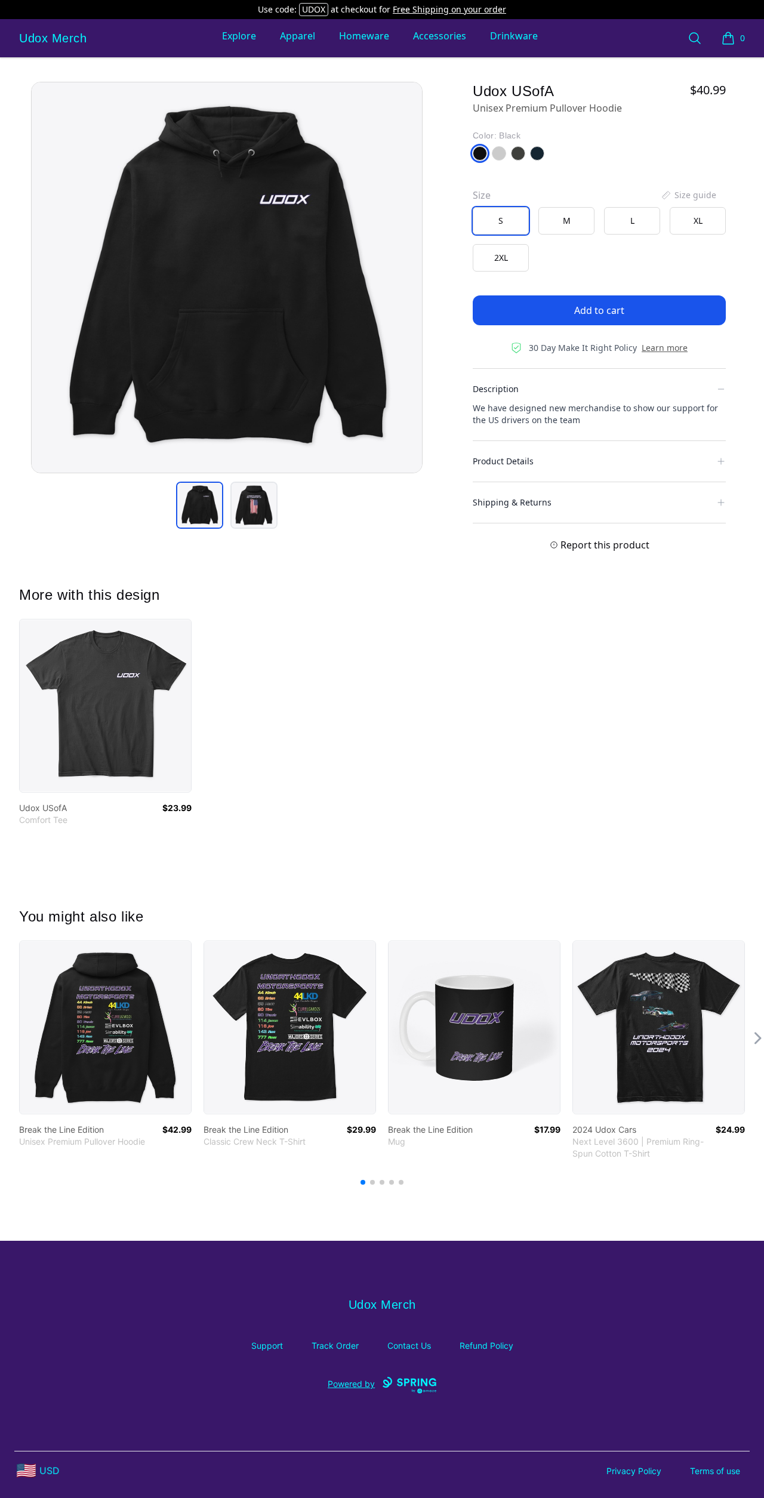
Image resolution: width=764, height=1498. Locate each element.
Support (267, 1345)
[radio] (501, 221)
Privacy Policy (633, 1471)
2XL (501, 257)
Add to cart (599, 310)
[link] (105, 705)
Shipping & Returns (512, 502)
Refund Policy (486, 1345)
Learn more (665, 347)
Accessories (439, 35)
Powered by (351, 1384)
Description (496, 388)
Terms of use (715, 1471)
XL (698, 220)
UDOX (313, 9)
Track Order (335, 1345)
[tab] (199, 505)
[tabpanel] (227, 277)
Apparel (297, 35)
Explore (239, 35)
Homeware (364, 35)
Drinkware (514, 35)
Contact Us (409, 1345)
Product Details (503, 461)
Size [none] (482, 195)
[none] (688, 195)
